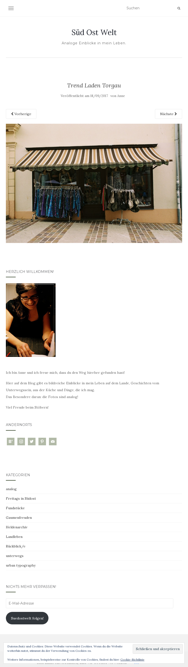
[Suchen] (179, 8)
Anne (121, 96)
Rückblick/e (15, 546)
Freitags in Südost (21, 498)
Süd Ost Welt (94, 32)
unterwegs (15, 556)
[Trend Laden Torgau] (94, 183)
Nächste (167, 114)
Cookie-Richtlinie (132, 659)
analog (11, 489)
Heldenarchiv (16, 527)
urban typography (20, 565)
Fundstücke (15, 508)
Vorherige (22, 114)
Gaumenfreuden (19, 517)
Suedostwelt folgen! (27, 618)
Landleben (14, 536)
